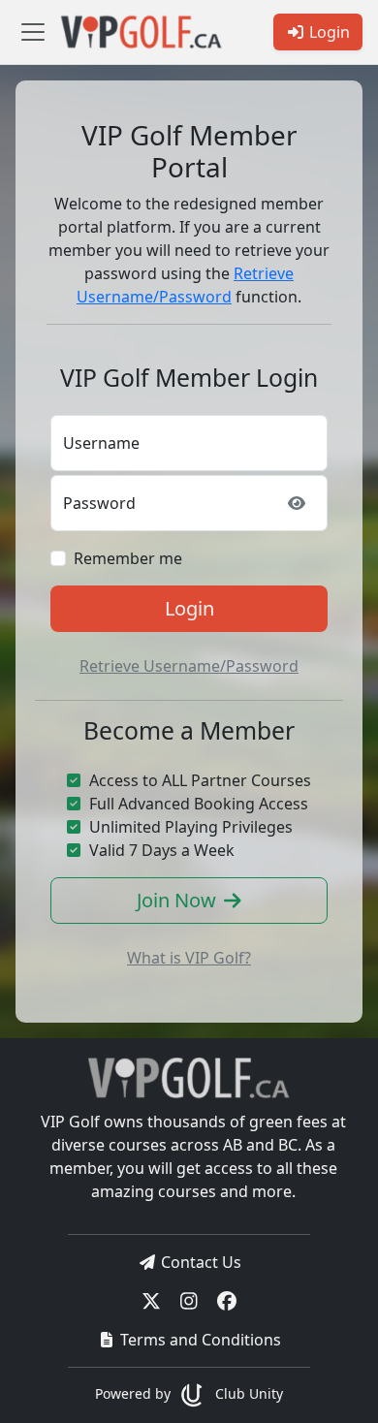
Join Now (176, 900)
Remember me (128, 558)
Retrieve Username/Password (189, 666)
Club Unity (246, 1393)
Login (189, 608)
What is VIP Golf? (189, 957)
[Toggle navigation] (33, 32)
